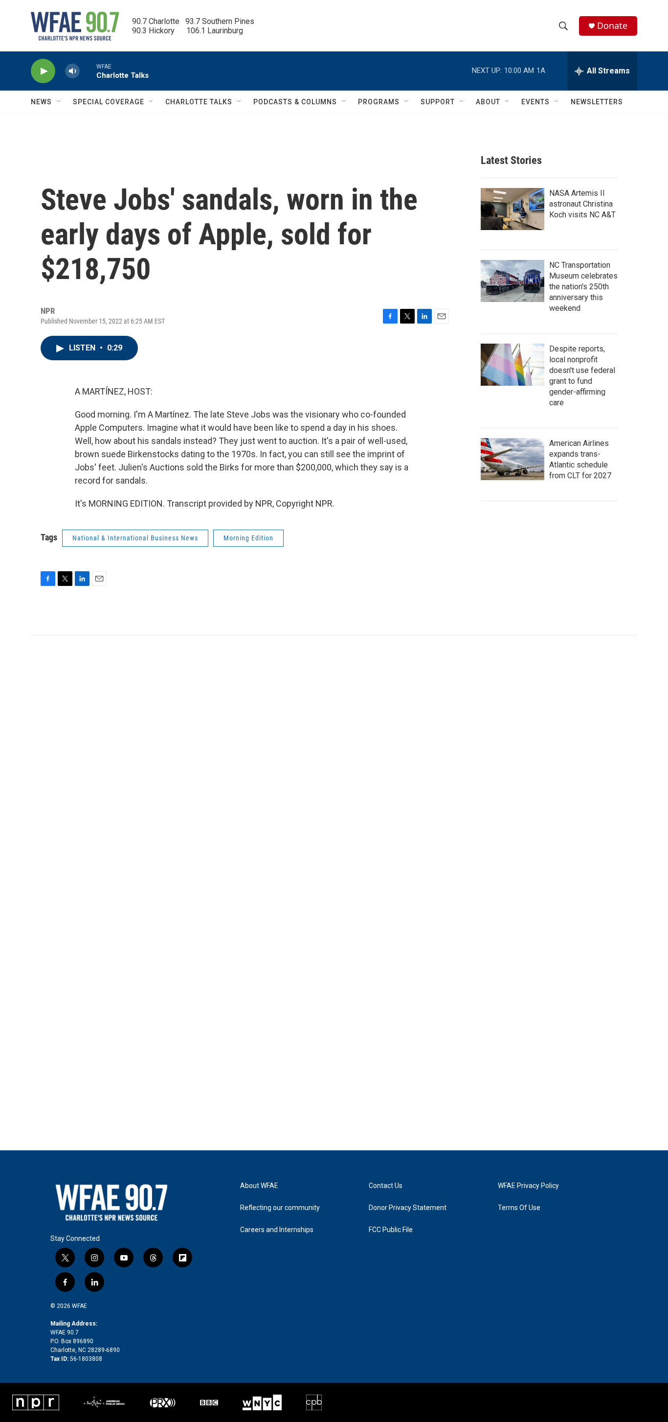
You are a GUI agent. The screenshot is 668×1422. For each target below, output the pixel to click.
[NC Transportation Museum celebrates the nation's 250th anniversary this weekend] (512, 281)
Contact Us (385, 1185)
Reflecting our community (280, 1208)
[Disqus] (334, 767)
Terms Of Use (519, 1208)
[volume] (72, 71)
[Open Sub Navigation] (59, 102)
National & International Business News (135, 538)
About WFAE (259, 1185)
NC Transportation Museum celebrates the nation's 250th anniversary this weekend (583, 286)
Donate (612, 26)
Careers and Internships (276, 1230)
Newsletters (597, 102)
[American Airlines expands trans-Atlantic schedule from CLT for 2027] (512, 459)
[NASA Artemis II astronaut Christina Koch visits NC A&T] (512, 209)
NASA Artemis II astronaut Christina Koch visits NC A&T (582, 203)
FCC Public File (391, 1230)
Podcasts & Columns (295, 102)
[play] (43, 71)
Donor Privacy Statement (407, 1208)
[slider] (88, 71)
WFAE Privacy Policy (528, 1185)
